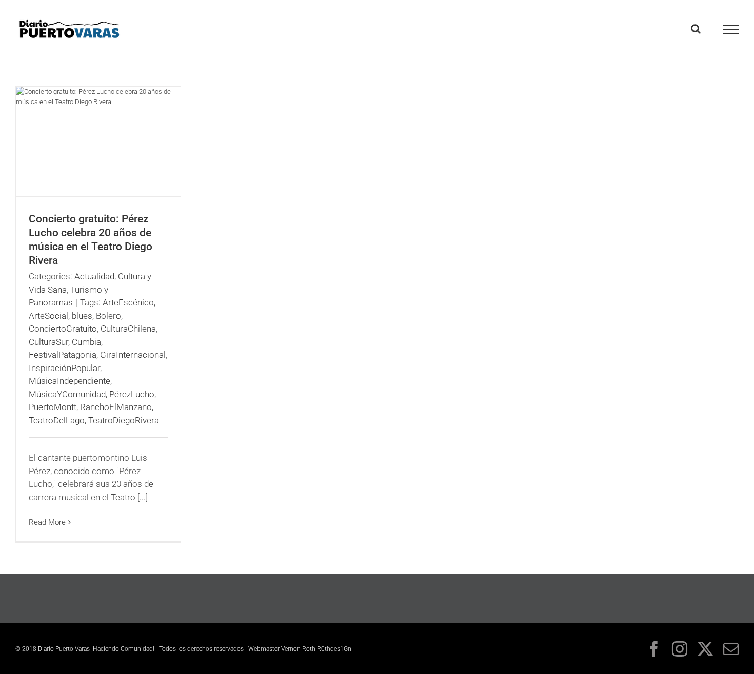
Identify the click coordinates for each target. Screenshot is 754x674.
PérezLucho (131, 394)
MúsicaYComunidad (67, 394)
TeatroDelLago (57, 420)
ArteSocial (48, 316)
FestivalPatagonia (62, 355)
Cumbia (86, 342)
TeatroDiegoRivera (123, 420)
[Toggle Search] (696, 29)
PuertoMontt (52, 407)
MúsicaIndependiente (69, 381)
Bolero (108, 316)
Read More (47, 522)
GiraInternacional (133, 355)
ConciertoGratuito (63, 328)
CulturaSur (48, 342)
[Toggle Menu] (731, 29)
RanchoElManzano (116, 407)
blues (82, 316)
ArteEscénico (128, 302)
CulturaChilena (128, 328)
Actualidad (94, 276)
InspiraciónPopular (64, 368)
